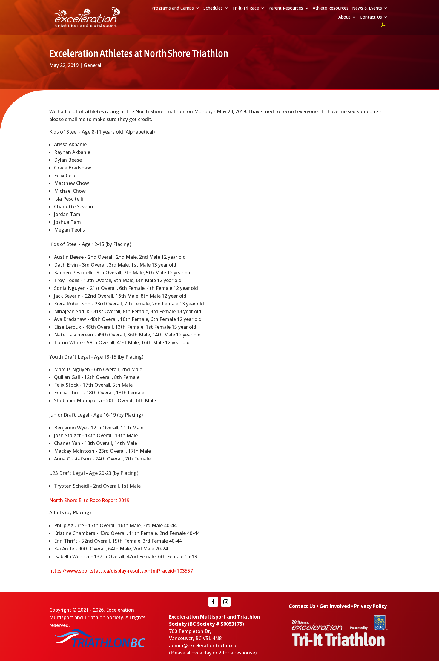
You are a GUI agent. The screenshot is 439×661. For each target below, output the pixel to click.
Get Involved (335, 606)
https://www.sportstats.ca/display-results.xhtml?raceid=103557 (121, 570)
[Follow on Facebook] (213, 602)
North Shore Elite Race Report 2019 (89, 500)
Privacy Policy (370, 606)
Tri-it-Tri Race (245, 8)
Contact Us (371, 17)
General (92, 65)
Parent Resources (285, 8)
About (344, 17)
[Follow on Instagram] (226, 602)
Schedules (213, 8)
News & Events (367, 8)
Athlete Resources (331, 8)
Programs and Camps (172, 8)
